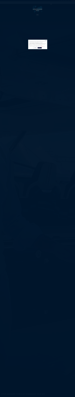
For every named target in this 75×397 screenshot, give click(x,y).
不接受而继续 (46, 40)
